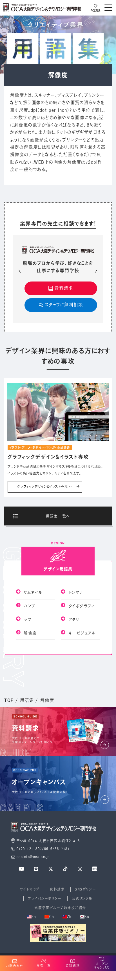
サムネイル (32, 592)
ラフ (27, 619)
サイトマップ (29, 889)
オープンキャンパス (102, 966)
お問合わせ (14, 966)
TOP (9, 700)
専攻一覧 (44, 965)
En (34, 917)
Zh (69, 917)
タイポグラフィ (81, 605)
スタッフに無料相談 (64, 304)
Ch (51, 917)
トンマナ (75, 592)
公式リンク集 (82, 898)
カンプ (28, 605)
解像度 (29, 632)
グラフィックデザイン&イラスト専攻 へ (44, 487)
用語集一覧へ (58, 516)
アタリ (73, 619)
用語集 (27, 700)
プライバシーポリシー (44, 898)
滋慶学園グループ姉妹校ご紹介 (60, 908)
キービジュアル (81, 632)
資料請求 (63, 288)
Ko (86, 917)
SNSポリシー (85, 889)
